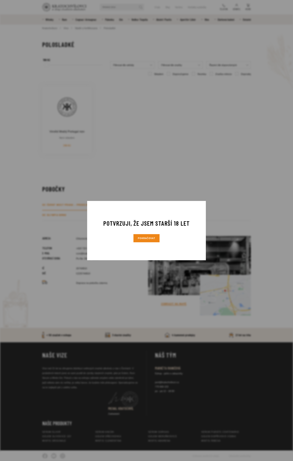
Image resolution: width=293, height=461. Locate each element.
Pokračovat (146, 238)
